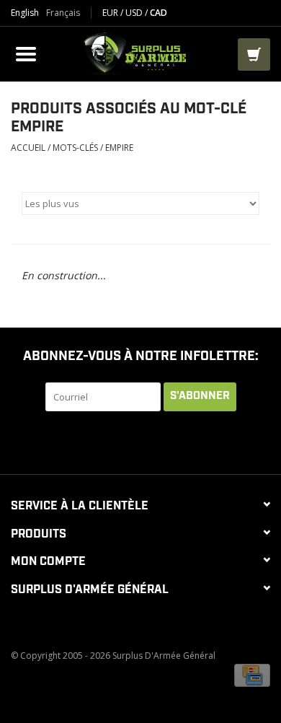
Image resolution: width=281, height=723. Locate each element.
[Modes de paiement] (252, 674)
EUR (111, 12)
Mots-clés (75, 147)
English (25, 13)
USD (135, 12)
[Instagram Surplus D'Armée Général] (205, 440)
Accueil (28, 147)
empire (119, 147)
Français (63, 13)
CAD (158, 12)
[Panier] (254, 54)
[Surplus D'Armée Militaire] (139, 52)
